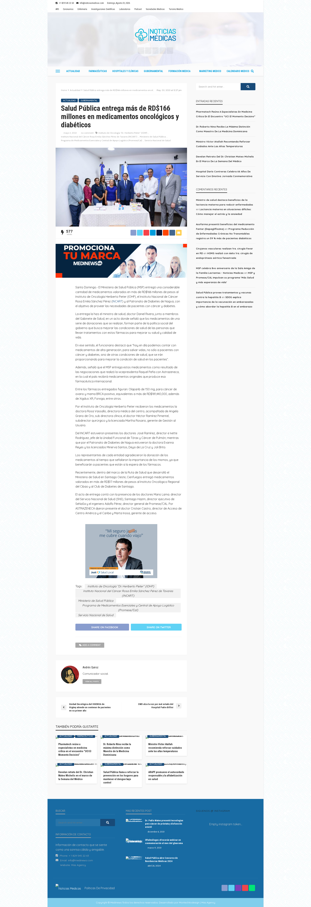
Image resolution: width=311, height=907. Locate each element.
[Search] (252, 71)
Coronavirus (68, 9)
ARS (57, 9)
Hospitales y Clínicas (125, 71)
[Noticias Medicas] (155, 35)
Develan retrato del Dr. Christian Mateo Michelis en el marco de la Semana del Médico (75, 776)
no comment (87, 132)
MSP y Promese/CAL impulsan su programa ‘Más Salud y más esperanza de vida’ (225, 277)
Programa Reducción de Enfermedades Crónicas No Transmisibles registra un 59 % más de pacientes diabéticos (225, 233)
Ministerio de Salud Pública (153, 136)
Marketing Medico (210, 71)
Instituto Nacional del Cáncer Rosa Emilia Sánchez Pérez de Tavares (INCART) (99, 136)
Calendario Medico (238, 71)
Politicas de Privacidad (100, 888)
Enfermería (82, 9)
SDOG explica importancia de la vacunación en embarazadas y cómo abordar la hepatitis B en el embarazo (224, 302)
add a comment (91, 645)
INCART (117, 301)
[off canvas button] (58, 71)
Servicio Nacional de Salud (158, 140)
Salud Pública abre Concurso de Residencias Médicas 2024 (161, 860)
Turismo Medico (176, 9)
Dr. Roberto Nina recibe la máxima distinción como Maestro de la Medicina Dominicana (117, 749)
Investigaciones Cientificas (103, 9)
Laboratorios (124, 9)
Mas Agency (78, 865)
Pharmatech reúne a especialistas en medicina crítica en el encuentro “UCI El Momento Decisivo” (74, 749)
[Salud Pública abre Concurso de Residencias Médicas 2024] (134, 857)
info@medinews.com (80, 860)
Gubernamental (153, 71)
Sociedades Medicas (155, 9)
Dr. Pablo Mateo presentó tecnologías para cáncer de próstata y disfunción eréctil (164, 823)
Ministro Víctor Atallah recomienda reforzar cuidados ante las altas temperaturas (165, 748)
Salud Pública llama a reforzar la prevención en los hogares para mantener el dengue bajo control (121, 777)
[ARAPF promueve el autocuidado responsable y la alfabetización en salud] (166, 765)
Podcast (138, 9)
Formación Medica (179, 71)
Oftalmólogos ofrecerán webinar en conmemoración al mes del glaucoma (164, 842)
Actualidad (73, 71)
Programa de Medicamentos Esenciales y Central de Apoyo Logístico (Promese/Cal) (101, 140)
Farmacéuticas (98, 71)
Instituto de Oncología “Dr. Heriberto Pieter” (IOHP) (122, 132)
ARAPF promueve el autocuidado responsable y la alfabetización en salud (166, 776)
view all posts (92, 681)
